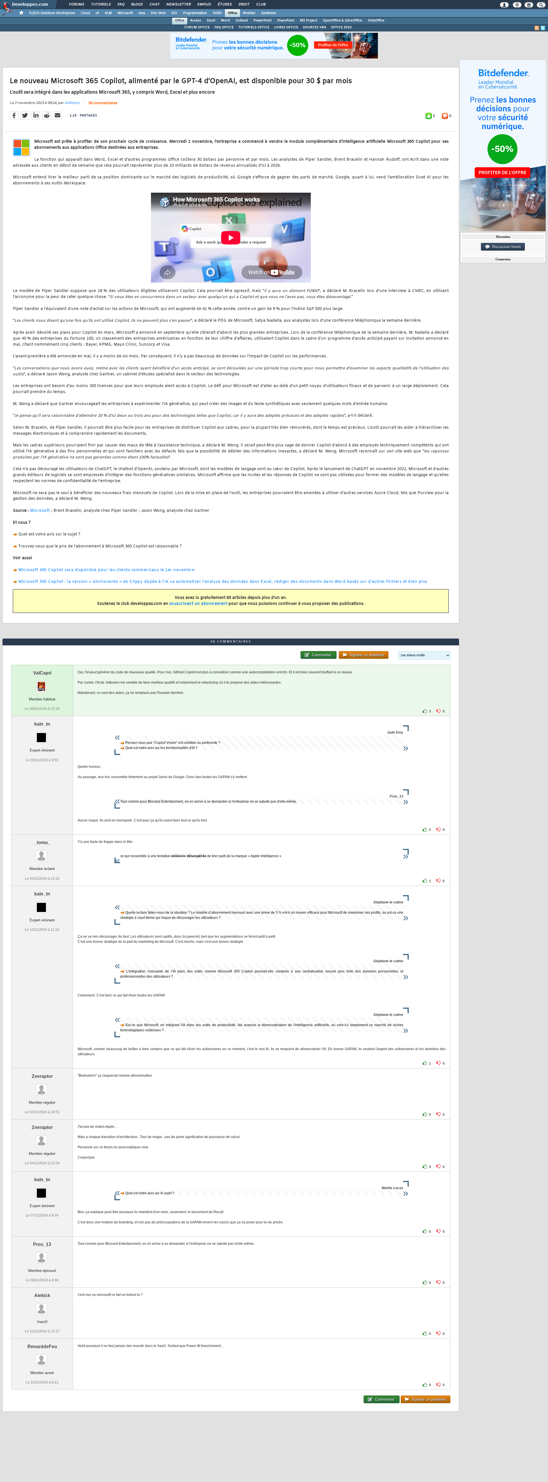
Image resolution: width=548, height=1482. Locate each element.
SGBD (217, 13)
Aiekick (42, 1295)
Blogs (136, 4)
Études (224, 4)
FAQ (121, 4)
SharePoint (285, 21)
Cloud (85, 13)
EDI (174, 13)
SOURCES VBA (314, 27)
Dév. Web (158, 13)
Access (195, 21)
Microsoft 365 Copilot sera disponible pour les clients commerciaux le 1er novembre (106, 570)
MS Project (308, 21)
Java (141, 13)
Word (225, 21)
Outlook (241, 21)
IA (97, 13)
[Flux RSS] (537, 28)
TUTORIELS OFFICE (253, 27)
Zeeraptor (42, 1076)
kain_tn (42, 724)
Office (232, 13)
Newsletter (178, 4)
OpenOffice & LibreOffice (342, 21)
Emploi (204, 4)
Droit (244, 4)
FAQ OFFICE (224, 27)
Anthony (72, 103)
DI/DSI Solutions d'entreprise (52, 13)
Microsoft (125, 13)
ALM (108, 13)
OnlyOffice (376, 21)
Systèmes (268, 13)
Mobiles (249, 13)
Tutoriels (100, 4)
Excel (211, 21)
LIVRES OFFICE (286, 27)
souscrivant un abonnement (198, 604)
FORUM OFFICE (197, 27)
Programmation (195, 13)
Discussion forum (505, 247)
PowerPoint (262, 21)
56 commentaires (102, 103)
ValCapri (42, 672)
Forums (76, 4)
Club (260, 4)
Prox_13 (42, 1244)
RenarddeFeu (42, 1346)
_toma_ (42, 842)
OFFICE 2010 (341, 27)
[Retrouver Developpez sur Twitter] (543, 28)
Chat (154, 4)
